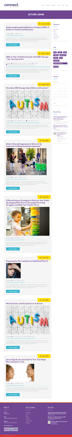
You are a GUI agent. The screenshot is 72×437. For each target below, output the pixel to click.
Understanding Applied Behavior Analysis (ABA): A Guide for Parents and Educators (27, 28)
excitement (20, 64)
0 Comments (20, 33)
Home (43, 5)
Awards (13, 33)
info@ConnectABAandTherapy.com (10, 418)
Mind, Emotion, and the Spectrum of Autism (24, 303)
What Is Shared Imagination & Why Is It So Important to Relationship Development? (24, 145)
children (16, 64)
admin (8, 33)
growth (24, 64)
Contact (66, 5)
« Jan (54, 103)
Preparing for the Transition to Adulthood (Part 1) (27, 261)
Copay (59, 5)
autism (11, 64)
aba (8, 64)
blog (13, 64)
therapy (33, 64)
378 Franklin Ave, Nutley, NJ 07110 (10, 422)
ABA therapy (14, 63)
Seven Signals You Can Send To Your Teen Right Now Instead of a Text (26, 360)
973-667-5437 (7, 414)
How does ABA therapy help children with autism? (27, 88)
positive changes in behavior (33, 120)
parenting (30, 64)
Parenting (29, 63)
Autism (19, 63)
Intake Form (54, 5)
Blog (62, 5)
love (26, 64)
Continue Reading (13, 44)
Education (24, 63)
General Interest (15, 177)
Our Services (48, 5)
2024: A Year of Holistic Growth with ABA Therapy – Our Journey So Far (27, 57)
